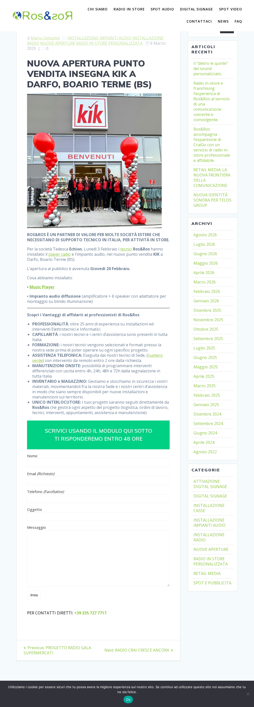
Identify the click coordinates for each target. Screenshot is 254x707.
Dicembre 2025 (207, 310)
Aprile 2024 (203, 442)
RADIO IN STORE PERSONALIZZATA (109, 43)
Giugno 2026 (205, 253)
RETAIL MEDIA (207, 573)
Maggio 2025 (205, 367)
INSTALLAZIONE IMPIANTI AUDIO (99, 38)
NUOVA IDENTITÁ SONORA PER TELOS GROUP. (212, 200)
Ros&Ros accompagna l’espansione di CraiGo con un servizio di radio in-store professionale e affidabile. (211, 144)
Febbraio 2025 (206, 395)
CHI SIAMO (98, 9)
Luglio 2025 (204, 348)
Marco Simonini (45, 38)
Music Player (42, 287)
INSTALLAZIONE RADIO (208, 537)
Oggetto (34, 509)
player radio (59, 254)
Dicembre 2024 (207, 414)
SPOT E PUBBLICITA (212, 583)
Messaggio (36, 527)
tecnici (126, 249)
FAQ (238, 21)
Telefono (45, 491)
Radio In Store (129, 9)
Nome (32, 455)
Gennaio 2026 (206, 301)
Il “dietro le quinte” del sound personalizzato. (210, 68)
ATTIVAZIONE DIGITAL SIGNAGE (210, 484)
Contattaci (199, 21)
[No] (247, 693)
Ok (128, 700)
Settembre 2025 (208, 338)
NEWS (223, 21)
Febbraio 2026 (206, 291)
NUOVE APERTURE (57, 43)
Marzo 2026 (204, 282)
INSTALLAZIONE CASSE (208, 508)
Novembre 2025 (208, 319)
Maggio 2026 (205, 263)
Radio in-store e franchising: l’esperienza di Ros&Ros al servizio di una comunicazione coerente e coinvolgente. (211, 101)
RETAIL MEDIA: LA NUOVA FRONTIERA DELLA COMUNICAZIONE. (211, 177)
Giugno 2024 (205, 433)
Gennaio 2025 (206, 404)
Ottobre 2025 (205, 329)
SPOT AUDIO (162, 9)
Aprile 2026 (203, 272)
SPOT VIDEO (230, 9)
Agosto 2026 (205, 235)
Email (40, 473)
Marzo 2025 (204, 386)
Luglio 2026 (204, 244)
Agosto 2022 (205, 452)
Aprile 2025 (203, 376)
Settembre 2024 (208, 423)
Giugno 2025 (205, 357)
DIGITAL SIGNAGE (196, 9)
